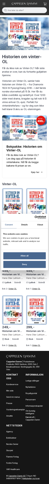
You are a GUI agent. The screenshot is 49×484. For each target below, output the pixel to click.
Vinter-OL (12, 289)
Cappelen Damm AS (16, 476)
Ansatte (9, 416)
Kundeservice (12, 384)
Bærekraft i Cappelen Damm (33, 418)
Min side (9, 391)
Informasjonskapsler (34, 406)
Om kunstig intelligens (30, 412)
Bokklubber (11, 438)
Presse (9, 403)
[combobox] (24, 10)
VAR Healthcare (13, 469)
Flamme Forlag (12, 457)
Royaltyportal (31, 393)
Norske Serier (12, 444)
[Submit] (5, 10)
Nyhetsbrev (31, 387)
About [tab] (40, 225)
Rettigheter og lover (31, 478)
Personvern (31, 399)
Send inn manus (13, 397)
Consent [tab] (9, 225)
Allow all (24, 256)
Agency (9, 431)
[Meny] (4, 4)
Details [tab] (24, 225)
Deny (24, 264)
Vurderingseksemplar (15, 409)
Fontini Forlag (12, 463)
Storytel (9, 450)
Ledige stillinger (32, 381)
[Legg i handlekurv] (19, 321)
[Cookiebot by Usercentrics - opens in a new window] (35, 217)
